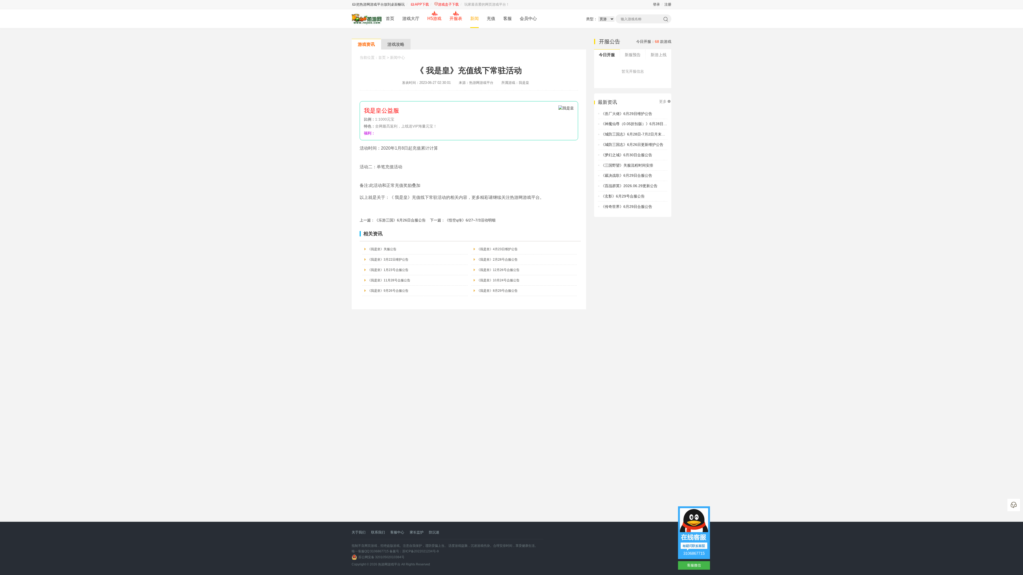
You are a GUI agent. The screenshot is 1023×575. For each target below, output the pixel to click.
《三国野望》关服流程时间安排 (627, 165)
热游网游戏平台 (389, 564)
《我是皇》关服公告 (382, 249)
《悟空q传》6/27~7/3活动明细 (470, 220)
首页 (390, 18)
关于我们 (359, 532)
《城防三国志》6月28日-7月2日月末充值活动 (638, 134)
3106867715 (694, 553)
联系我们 (378, 532)
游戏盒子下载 (448, 4)
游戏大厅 (410, 18)
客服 (507, 18)
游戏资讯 (366, 44)
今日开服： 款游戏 (653, 41)
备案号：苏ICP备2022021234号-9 (414, 551)
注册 (667, 4)
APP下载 (422, 4)
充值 (491, 18)
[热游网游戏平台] (367, 18)
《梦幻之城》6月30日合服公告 (626, 155)
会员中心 (528, 18)
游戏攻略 (395, 44)
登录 (656, 4)
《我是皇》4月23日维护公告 (497, 249)
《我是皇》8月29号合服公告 (497, 291)
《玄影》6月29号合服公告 (623, 196)
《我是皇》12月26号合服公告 (498, 270)
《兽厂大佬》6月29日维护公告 (626, 114)
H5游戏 (434, 18)
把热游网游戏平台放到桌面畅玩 (380, 4)
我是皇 (524, 83)
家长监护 (417, 532)
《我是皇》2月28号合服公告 (497, 259)
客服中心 (397, 532)
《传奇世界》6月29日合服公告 (626, 206)
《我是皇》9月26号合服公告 (388, 291)
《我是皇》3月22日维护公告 (388, 259)
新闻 (474, 18)
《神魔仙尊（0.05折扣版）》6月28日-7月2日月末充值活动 (650, 124)
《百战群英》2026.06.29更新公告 (629, 186)
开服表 (455, 18)
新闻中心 (397, 57)
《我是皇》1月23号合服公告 (388, 270)
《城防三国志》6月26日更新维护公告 (632, 144)
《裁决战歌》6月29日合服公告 (626, 175)
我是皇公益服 (381, 110)
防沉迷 (434, 532)
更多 (663, 101)
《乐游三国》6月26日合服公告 (400, 220)
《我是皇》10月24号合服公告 (498, 280)
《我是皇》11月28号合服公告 (389, 280)
